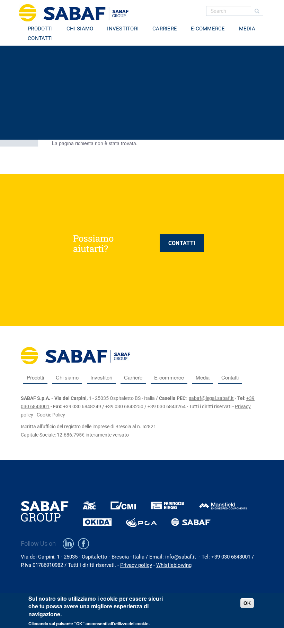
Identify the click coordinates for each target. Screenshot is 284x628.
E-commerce (208, 29)
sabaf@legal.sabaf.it (211, 398)
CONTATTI (181, 243)
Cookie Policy (51, 415)
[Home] (76, 12)
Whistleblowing (174, 565)
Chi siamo (79, 29)
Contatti (40, 38)
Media (247, 29)
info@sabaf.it (180, 557)
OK (247, 603)
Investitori (123, 29)
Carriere (164, 29)
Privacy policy (136, 565)
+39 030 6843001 (230, 557)
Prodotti (40, 29)
